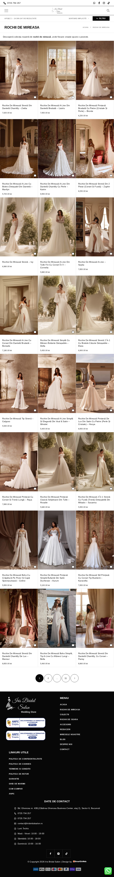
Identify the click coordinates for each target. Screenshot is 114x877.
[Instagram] (104, 3)
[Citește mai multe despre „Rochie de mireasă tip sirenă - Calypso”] (35, 410)
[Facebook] (50, 854)
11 (66, 678)
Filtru (102, 18)
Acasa (85, 27)
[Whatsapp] (94, 3)
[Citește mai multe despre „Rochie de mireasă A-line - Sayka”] (111, 253)
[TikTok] (66, 854)
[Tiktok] (108, 3)
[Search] (108, 10)
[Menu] (6, 10)
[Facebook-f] (99, 3)
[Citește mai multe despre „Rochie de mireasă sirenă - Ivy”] (35, 253)
